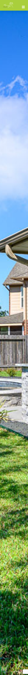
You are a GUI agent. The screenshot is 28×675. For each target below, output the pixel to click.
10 (21, 671)
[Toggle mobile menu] (23, 7)
